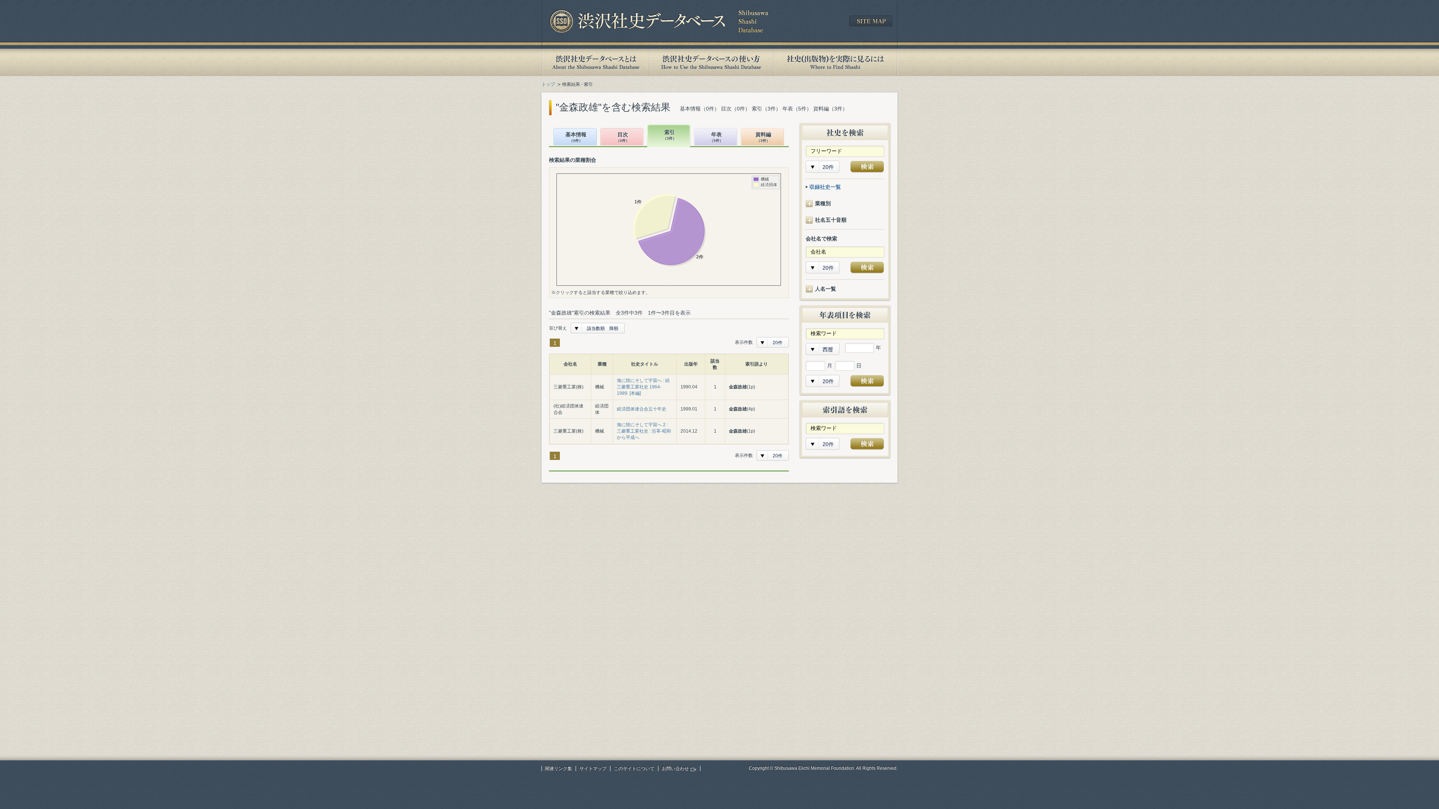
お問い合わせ (675, 768)
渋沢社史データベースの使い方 (711, 62)
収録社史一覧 (825, 187)
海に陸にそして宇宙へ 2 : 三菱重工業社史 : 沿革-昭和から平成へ (644, 431)
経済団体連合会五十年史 (641, 409)
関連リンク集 (558, 768)
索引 (669, 135)
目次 (623, 137)
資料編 (763, 137)
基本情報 (575, 137)
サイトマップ (592, 768)
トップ (548, 84)
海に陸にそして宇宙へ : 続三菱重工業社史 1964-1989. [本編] (643, 387)
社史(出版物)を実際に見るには (835, 62)
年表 (716, 137)
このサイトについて (634, 768)
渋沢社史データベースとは (595, 62)
